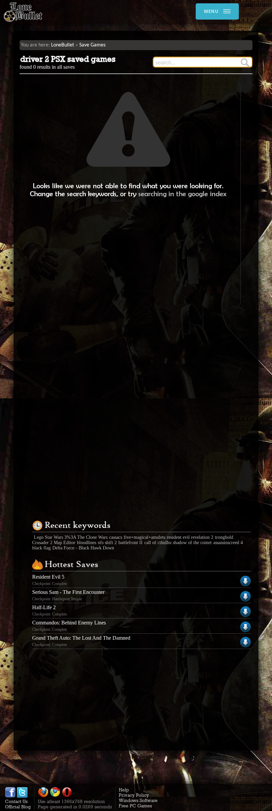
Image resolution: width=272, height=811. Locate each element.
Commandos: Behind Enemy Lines (69, 622)
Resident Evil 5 (48, 577)
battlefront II (130, 542)
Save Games (92, 45)
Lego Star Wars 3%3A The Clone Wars (70, 537)
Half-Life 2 (44, 607)
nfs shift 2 (107, 542)
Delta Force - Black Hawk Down (83, 547)
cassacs (115, 537)
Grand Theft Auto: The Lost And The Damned (81, 638)
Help (124, 789)
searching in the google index (182, 194)
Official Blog (18, 806)
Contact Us (16, 801)
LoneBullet (62, 45)
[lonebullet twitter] (22, 796)
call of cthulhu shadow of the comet (178, 542)
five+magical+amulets (144, 537)
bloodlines (86, 542)
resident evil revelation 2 (190, 537)
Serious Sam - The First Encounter (68, 592)
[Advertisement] (128, 253)
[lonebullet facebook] (10, 796)
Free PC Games (135, 805)
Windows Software (138, 800)
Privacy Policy (134, 795)
